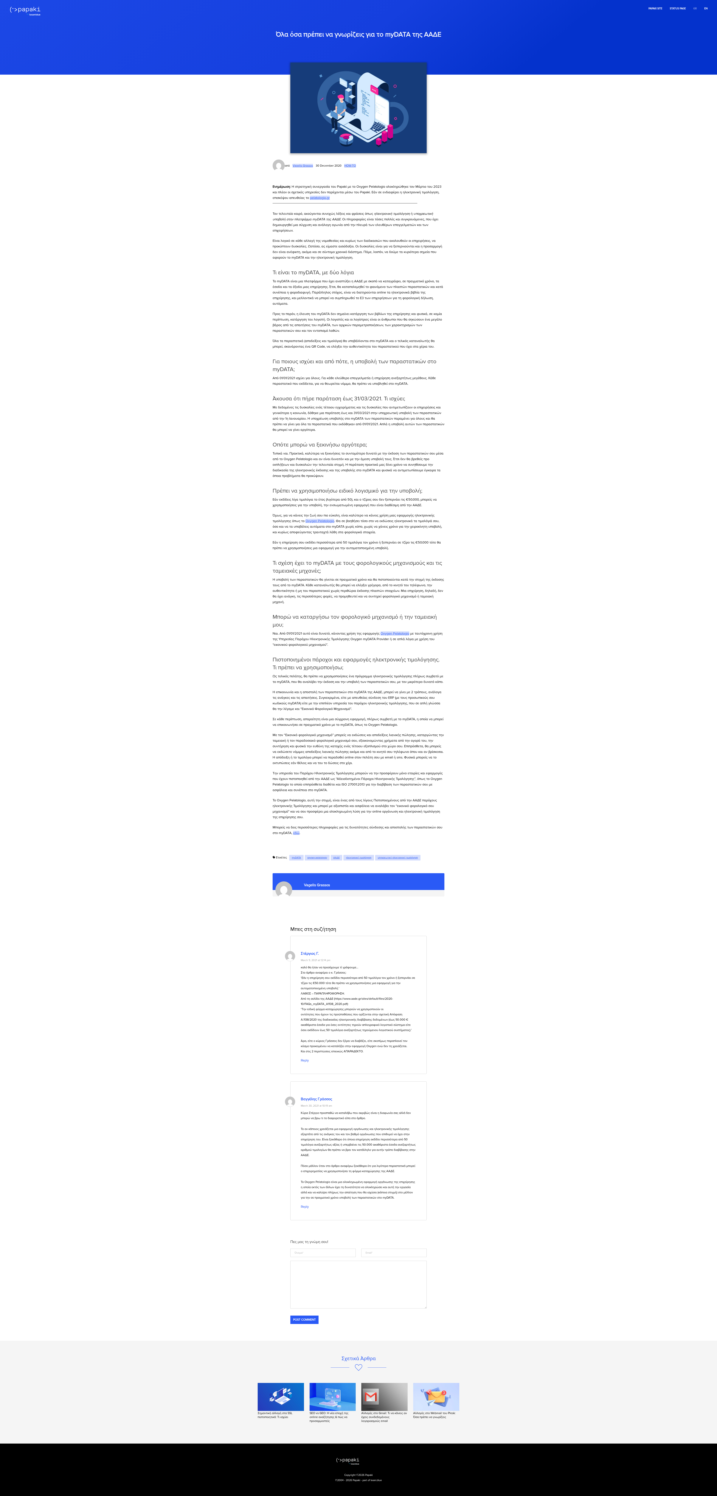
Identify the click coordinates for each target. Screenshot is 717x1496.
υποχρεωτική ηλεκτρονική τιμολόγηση (398, 857)
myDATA (296, 857)
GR (695, 8)
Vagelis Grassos (303, 166)
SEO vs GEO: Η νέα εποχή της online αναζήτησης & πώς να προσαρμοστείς (329, 1417)
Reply (305, 1060)
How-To (350, 166)
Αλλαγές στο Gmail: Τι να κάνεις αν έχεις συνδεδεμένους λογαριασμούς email (384, 1417)
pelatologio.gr (320, 198)
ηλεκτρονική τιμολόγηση (358, 857)
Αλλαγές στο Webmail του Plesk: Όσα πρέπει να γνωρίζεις (434, 1415)
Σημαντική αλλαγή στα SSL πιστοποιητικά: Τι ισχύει (275, 1415)
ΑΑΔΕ (336, 857)
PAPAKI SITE (655, 8)
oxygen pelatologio (317, 857)
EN (706, 8)
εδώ (296, 833)
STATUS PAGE (678, 8)
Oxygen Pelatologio (319, 521)
